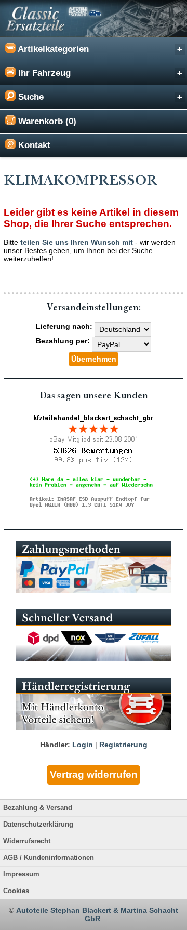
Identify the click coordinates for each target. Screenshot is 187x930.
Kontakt (33, 145)
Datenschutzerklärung (38, 824)
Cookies (16, 891)
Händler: (55, 744)
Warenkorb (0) (46, 121)
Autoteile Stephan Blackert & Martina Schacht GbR (97, 914)
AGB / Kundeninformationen (48, 857)
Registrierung (123, 744)
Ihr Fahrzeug (43, 73)
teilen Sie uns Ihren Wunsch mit (76, 242)
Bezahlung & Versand (37, 808)
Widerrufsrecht (26, 841)
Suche (30, 97)
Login (82, 744)
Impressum (21, 874)
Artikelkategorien (52, 49)
